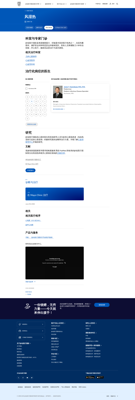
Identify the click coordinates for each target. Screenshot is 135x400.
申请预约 (30, 170)
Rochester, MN (32, 88)
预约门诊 (29, 21)
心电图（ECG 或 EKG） (33, 220)
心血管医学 (30, 60)
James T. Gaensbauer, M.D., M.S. (74, 87)
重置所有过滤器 (31, 124)
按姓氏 (27, 93)
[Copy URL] (65, 263)
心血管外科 (30, 64)
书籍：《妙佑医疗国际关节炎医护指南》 (39, 237)
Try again (55, 266)
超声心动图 (29, 225)
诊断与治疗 (39, 27)
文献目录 (61, 153)
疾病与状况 (30, 10)
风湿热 (30, 17)
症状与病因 (29, 27)
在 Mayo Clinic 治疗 (60, 27)
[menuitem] (29, 27)
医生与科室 (49, 27)
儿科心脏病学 (31, 56)
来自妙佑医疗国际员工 (33, 160)
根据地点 (27, 84)
